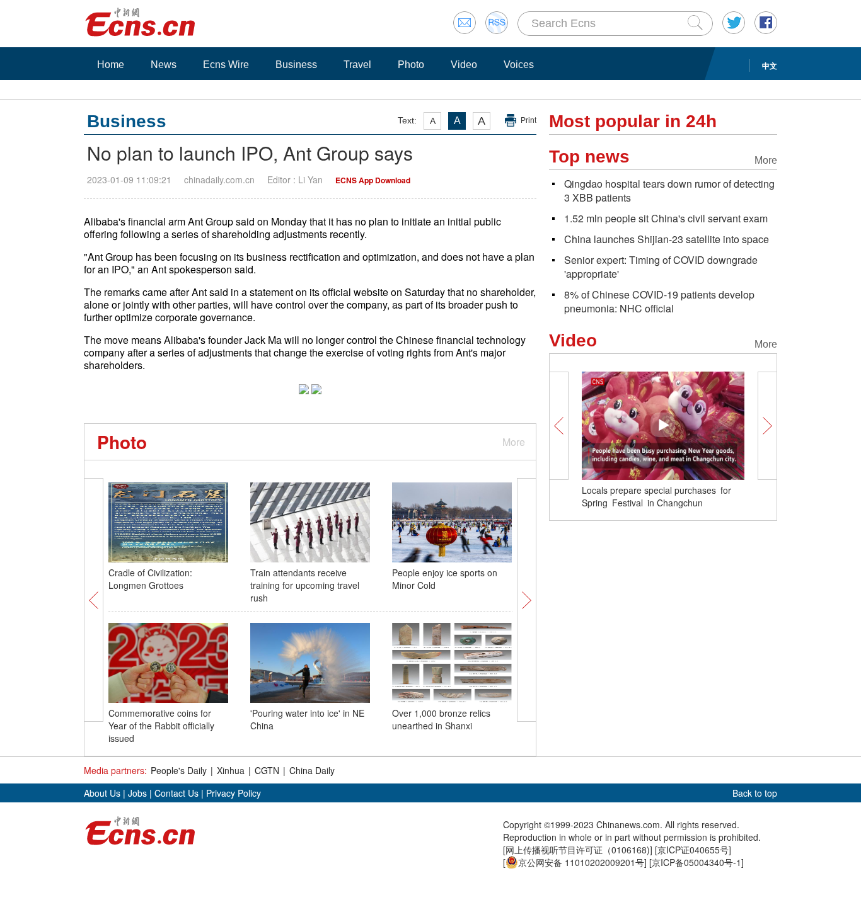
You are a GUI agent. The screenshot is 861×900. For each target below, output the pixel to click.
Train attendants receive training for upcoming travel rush (304, 585)
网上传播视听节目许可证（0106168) (578, 849)
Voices (519, 64)
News (163, 64)
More (513, 442)
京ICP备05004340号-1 (696, 862)
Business (296, 64)
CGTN (267, 770)
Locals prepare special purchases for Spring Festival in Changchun (659, 496)
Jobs (137, 793)
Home (110, 64)
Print (528, 120)
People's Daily (179, 770)
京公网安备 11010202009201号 (581, 862)
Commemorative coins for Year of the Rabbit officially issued (161, 725)
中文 (769, 65)
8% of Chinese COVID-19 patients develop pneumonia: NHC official (659, 301)
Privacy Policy (233, 793)
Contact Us (176, 793)
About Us (102, 793)
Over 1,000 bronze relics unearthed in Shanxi (441, 719)
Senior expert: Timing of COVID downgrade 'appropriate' (661, 267)
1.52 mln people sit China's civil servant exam (666, 218)
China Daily (312, 770)
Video (464, 64)
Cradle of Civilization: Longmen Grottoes (150, 578)
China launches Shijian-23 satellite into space (666, 239)
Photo (411, 64)
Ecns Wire (226, 64)
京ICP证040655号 (693, 849)
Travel (357, 64)
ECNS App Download (372, 180)
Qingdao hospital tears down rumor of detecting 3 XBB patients (669, 190)
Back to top (754, 793)
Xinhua (231, 770)
